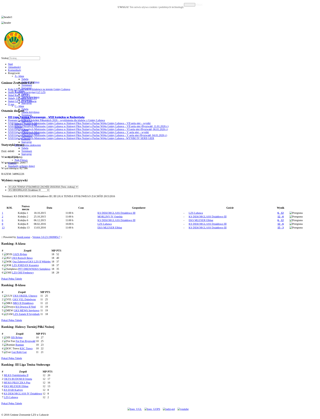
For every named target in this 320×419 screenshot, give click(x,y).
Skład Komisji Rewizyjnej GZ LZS (27, 92)
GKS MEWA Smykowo (26, 310)
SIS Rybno (16, 337)
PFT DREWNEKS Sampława (34, 269)
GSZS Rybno (20, 254)
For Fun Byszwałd (25, 341)
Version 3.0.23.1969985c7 (46, 237)
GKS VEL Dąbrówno (24, 299)
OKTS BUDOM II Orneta (18, 379)
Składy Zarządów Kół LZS (22, 98)
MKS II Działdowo (23, 303)
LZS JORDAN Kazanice (25, 265)
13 (3, 227)
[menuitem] (10, 64)
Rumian (20, 344)
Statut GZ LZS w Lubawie (22, 101)
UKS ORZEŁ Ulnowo (25, 295)
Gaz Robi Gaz (19, 352)
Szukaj (4, 58)
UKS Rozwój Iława (22, 257)
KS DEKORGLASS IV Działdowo (23, 393)
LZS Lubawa (11, 397)
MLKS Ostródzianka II (16, 375)
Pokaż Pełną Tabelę (11, 278)
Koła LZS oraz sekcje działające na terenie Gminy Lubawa (39, 89)
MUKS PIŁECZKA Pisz (17, 382)
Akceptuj (189, 5)
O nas (11, 104)
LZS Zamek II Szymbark (26, 314)
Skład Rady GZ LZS (19, 95)
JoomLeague (23, 237)
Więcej (198, 4)
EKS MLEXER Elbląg (16, 386)
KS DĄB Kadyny (13, 389)
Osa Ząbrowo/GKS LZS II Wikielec (31, 261)
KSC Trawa (26, 348)
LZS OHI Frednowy (23, 272)
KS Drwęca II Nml (26, 306)
